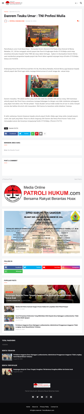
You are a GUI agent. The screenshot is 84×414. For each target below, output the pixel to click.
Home (6, 11)
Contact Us (54, 407)
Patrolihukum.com (48, 410)
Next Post (77, 179)
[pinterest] (51, 397)
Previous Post (7, 179)
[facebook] (33, 397)
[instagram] (46, 397)
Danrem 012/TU (15, 11)
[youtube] (42, 397)
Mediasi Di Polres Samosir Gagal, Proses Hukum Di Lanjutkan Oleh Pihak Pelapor (41, 307)
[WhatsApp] (33, 133)
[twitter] (37, 397)
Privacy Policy (44, 407)
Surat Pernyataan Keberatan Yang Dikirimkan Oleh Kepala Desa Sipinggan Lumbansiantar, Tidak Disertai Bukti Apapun (46, 317)
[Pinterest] (37, 133)
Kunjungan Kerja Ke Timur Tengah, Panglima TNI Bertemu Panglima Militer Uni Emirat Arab (43, 369)
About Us (35, 407)
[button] (3, 3)
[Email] (41, 133)
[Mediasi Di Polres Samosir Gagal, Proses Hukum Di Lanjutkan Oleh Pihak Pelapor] (9, 309)
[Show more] (45, 133)
